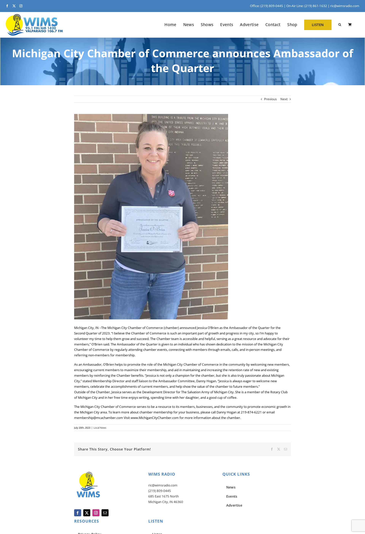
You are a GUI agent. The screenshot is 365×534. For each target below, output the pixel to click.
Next (284, 99)
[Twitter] (86, 512)
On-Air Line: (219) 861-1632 (306, 6)
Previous (270, 99)
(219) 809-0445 (159, 491)
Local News (100, 427)
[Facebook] (77, 512)
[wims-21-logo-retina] (34, 16)
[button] (339, 24)
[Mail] (105, 512)
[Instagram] (95, 512)
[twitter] (14, 5)
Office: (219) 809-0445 (266, 6)
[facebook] (7, 5)
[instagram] (20, 5)
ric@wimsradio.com (344, 6)
